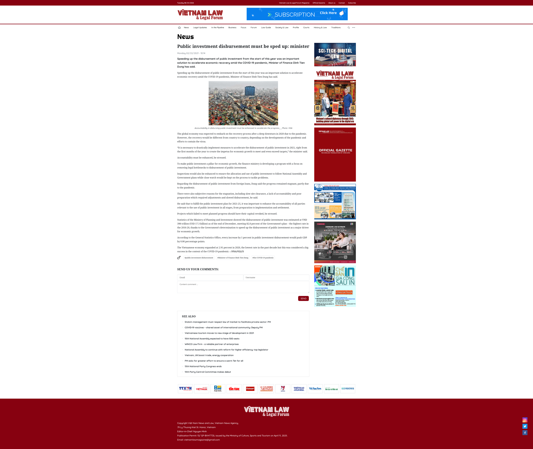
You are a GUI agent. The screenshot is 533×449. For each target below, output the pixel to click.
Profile (296, 27)
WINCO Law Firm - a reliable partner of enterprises (212, 344)
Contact (342, 3)
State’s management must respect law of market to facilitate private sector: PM (228, 322)
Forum (254, 27)
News (186, 27)
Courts (306, 27)
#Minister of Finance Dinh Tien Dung (232, 257)
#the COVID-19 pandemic (263, 257)
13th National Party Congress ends (203, 366)
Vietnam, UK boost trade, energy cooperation (209, 355)
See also (189, 316)
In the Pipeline (217, 27)
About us (331, 3)
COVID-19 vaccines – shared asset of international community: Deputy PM (224, 327)
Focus (243, 27)
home (179, 27)
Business (232, 27)
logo (200, 14)
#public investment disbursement (199, 257)
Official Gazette (319, 3)
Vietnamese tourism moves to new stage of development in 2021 (219, 333)
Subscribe (352, 3)
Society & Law (281, 27)
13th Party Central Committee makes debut (208, 371)
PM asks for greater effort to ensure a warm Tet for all (214, 360)
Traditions (336, 27)
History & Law (320, 27)
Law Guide (266, 27)
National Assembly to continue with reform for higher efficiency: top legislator (226, 349)
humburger (353, 27)
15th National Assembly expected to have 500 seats (212, 338)
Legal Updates (200, 27)
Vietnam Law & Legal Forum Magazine (294, 3)
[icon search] (349, 27)
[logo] (266, 411)
